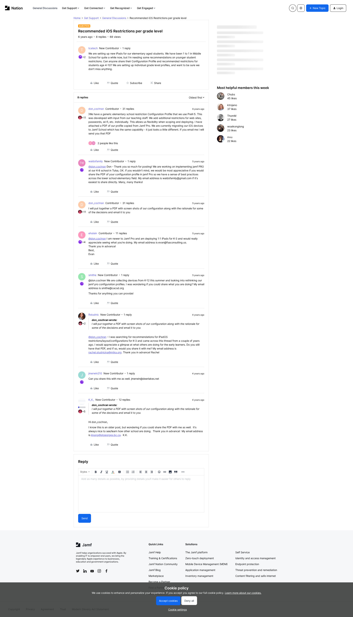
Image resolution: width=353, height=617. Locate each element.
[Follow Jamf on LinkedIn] (85, 571)
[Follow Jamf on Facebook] (106, 571)
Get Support (69, 8)
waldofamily (95, 161)
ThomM (231, 115)
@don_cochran (97, 336)
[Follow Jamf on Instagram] (99, 571)
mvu (229, 137)
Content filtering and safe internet (255, 575)
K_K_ (91, 399)
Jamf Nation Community (163, 564)
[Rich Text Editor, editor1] (141, 493)
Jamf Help (155, 552)
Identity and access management (255, 558)
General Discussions (45, 8)
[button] (317, 8)
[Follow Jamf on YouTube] (92, 571)
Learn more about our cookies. (243, 592)
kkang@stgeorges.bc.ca (106, 435)
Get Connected (93, 8)
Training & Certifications (163, 558)
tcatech (93, 48)
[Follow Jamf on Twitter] (78, 570)
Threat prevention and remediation (256, 570)
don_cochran (96, 108)
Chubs (231, 94)
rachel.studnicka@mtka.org (105, 352)
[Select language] (301, 8)
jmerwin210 (95, 373)
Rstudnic (93, 314)
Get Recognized (120, 8)
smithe (92, 275)
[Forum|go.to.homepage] (14, 8)
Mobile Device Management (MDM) (206, 564)
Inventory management (199, 575)
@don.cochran (97, 166)
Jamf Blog (155, 570)
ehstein (92, 233)
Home (77, 18)
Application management (200, 570)
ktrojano (232, 105)
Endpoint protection (247, 564)
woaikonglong (235, 126)
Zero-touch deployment (199, 558)
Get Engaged (145, 8)
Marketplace (156, 575)
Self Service (242, 552)
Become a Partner (159, 581)
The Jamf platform (196, 552)
